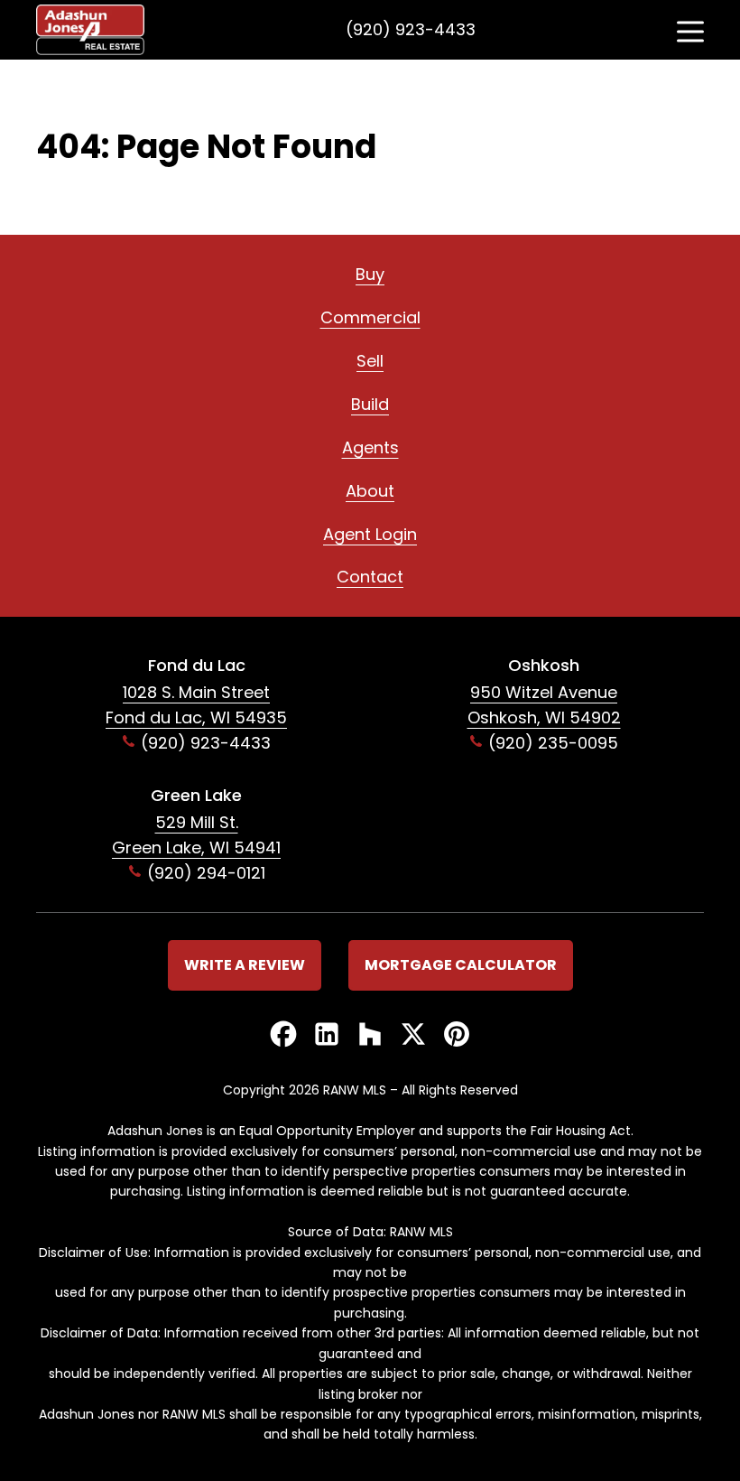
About (370, 491)
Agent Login (370, 534)
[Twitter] (413, 1035)
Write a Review (244, 965)
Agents (370, 447)
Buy (370, 274)
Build (370, 404)
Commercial (370, 317)
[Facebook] (283, 1035)
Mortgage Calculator (461, 965)
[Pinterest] (456, 1035)
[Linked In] (326, 1035)
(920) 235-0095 (553, 742)
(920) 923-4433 (411, 29)
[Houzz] (370, 1035)
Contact (370, 576)
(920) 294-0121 (206, 873)
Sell (370, 360)
